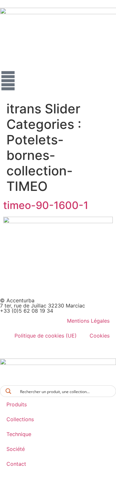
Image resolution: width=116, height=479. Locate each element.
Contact (16, 464)
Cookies (100, 335)
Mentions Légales (88, 321)
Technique (18, 434)
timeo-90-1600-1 (45, 205)
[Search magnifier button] (8, 391)
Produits (16, 404)
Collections (20, 419)
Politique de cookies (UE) (46, 335)
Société (15, 449)
